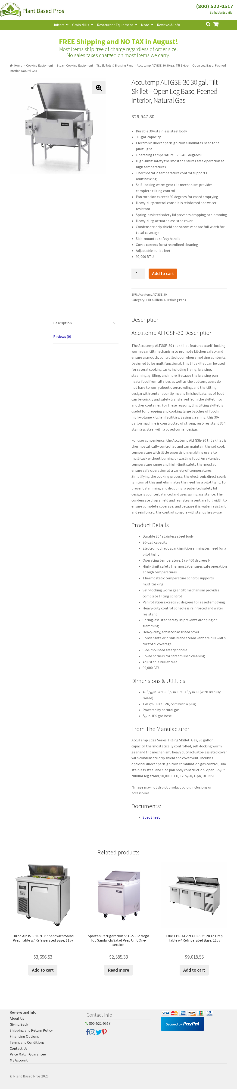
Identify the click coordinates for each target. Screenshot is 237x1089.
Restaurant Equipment (115, 24)
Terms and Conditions (27, 1042)
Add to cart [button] (43, 970)
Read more (118, 970)
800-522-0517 (99, 1023)
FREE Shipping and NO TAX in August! (118, 41)
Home (18, 65)
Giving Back (19, 1024)
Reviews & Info (168, 24)
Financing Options (24, 1036)
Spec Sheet (151, 817)
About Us (17, 1018)
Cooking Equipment (39, 65)
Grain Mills (80, 24)
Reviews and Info (23, 1012)
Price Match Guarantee (28, 1054)
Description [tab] (62, 323)
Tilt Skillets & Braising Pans (115, 65)
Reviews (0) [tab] (62, 336)
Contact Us (18, 1048)
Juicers (58, 24)
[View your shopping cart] (219, 24)
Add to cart (163, 273)
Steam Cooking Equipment (74, 65)
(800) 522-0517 (214, 6)
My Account (19, 1060)
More (145, 24)
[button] (99, 87)
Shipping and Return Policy (31, 1030)
